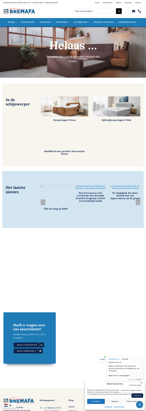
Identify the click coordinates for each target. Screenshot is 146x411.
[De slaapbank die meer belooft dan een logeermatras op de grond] (125, 187)
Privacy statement (118, 407)
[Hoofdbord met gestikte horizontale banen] (64, 138)
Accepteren (96, 401)
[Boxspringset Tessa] (64, 106)
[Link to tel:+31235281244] (140, 11)
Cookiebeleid (108, 407)
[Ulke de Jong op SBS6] (56, 195)
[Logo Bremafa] (19, 8)
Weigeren (114, 401)
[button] (43, 202)
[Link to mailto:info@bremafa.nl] (133, 11)
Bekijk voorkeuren (133, 401)
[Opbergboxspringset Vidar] (116, 106)
